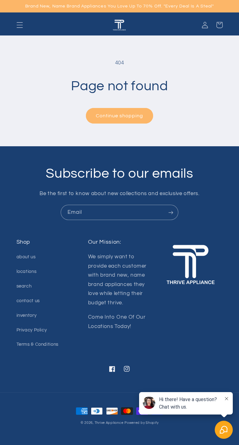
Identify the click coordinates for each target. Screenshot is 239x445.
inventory (26, 315)
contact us (28, 300)
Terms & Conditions (37, 344)
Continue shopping (119, 115)
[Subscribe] (171, 212)
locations (26, 271)
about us (26, 257)
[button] (19, 25)
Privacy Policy (31, 330)
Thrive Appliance (109, 422)
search (24, 286)
